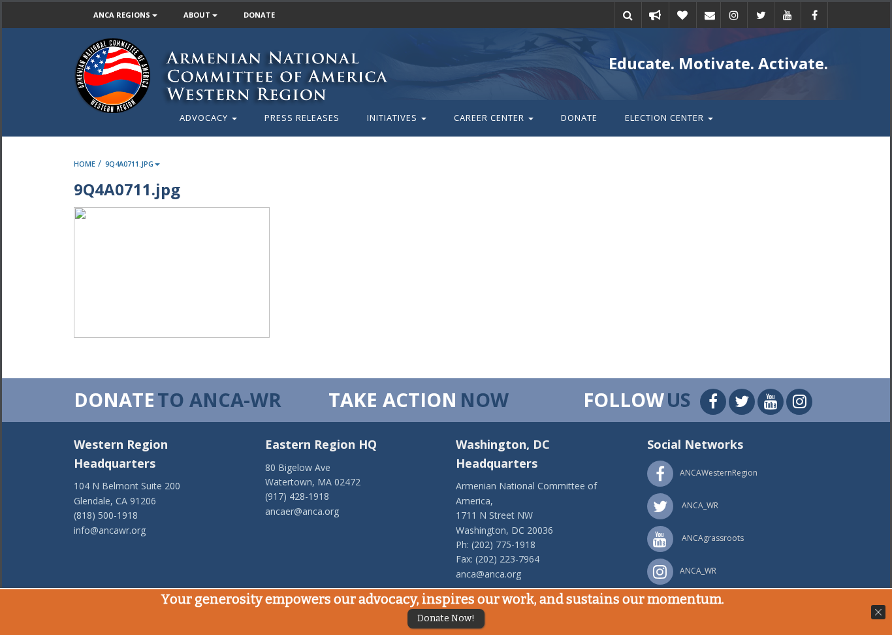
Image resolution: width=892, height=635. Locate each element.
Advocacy (205, 117)
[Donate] (682, 15)
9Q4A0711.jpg (129, 164)
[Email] (710, 15)
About (197, 15)
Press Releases (302, 117)
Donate (259, 15)
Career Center (490, 117)
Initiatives (393, 117)
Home (84, 164)
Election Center (666, 117)
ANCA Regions (122, 15)
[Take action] (655, 15)
